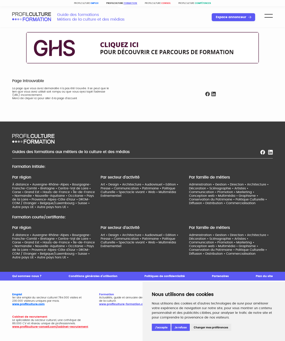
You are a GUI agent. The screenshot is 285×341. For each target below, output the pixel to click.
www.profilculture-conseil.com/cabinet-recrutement (50, 326)
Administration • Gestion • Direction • (218, 184)
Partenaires (220, 276)
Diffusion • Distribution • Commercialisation (222, 203)
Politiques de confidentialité (164, 276)
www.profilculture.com (28, 304)
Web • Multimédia (162, 192)
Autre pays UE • (24, 207)
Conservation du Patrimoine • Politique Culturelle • (228, 199)
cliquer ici (31, 98)
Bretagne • (49, 188)
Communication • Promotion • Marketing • (221, 192)
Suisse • (84, 203)
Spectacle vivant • (133, 192)
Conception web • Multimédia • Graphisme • (223, 195)
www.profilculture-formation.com (123, 304)
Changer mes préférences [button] (211, 327)
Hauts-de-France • (58, 192)
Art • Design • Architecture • (123, 184)
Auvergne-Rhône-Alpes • (52, 184)
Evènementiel (111, 195)
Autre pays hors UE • (52, 207)
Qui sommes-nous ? (26, 276)
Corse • (18, 192)
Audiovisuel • (155, 184)
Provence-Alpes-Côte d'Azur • (55, 199)
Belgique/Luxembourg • (59, 203)
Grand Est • (33, 192)
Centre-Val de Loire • (74, 188)
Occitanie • (77, 195)
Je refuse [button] (180, 327)
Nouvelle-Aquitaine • (51, 195)
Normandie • (25, 195)
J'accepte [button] (161, 327)
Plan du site (264, 276)
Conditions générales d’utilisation (93, 276)
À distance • (22, 184)
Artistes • (241, 188)
